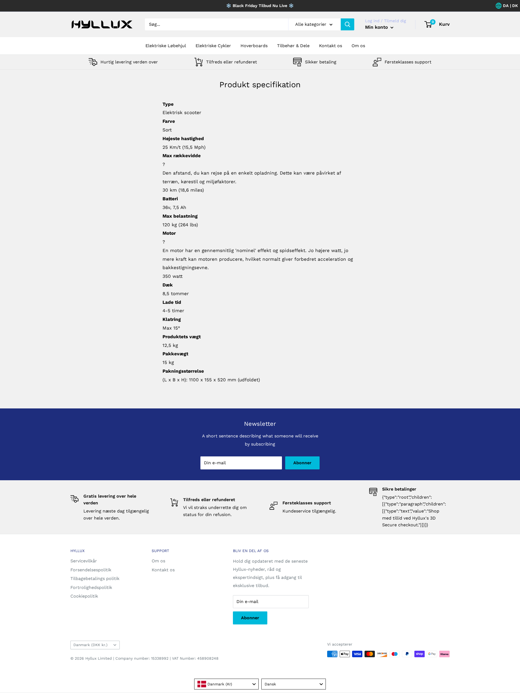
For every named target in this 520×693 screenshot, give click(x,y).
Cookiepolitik (84, 596)
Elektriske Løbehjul (165, 45)
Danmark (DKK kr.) (90, 645)
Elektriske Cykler (213, 45)
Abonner (302, 462)
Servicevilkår (83, 560)
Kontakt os (330, 45)
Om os (358, 45)
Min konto (377, 27)
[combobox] (226, 684)
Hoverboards (254, 45)
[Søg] (347, 24)
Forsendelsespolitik (90, 569)
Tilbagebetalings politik (94, 578)
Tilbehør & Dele (293, 45)
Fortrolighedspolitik (91, 587)
